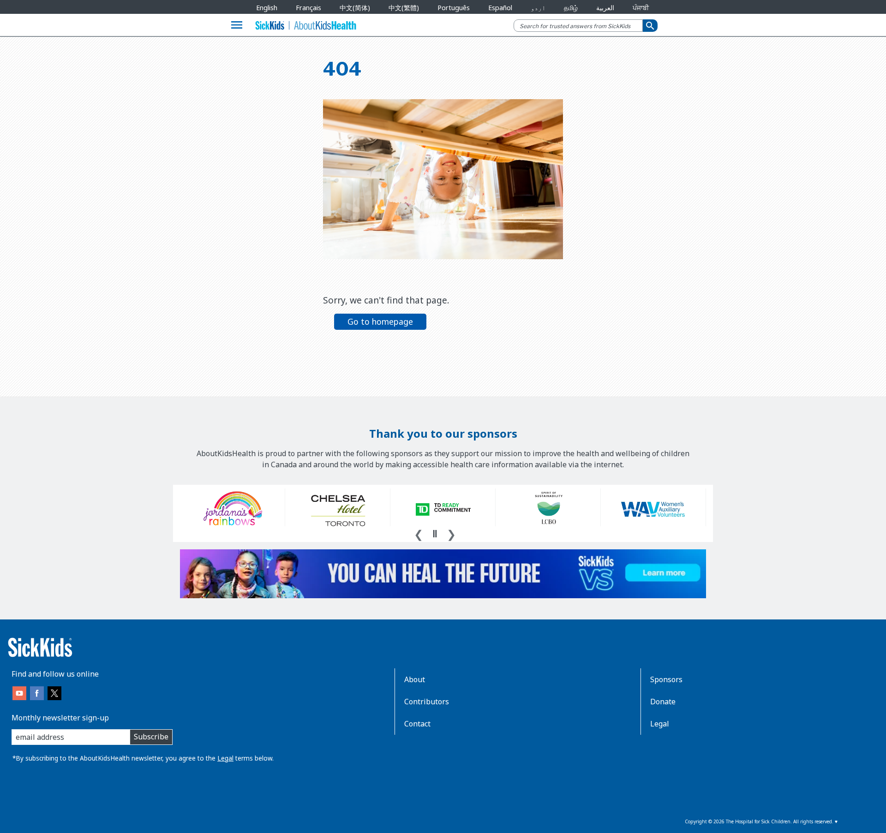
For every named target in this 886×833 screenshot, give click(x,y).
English (266, 7)
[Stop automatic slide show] (434, 534)
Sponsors (666, 679)
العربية (605, 7)
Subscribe (151, 737)
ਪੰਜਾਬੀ (641, 7)
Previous (418, 533)
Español (500, 7)
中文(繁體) (404, 7)
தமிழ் (571, 7)
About (414, 679)
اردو (538, 7)
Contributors (426, 701)
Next (451, 533)
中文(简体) (355, 7)
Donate (663, 701)
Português (453, 7)
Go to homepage (380, 321)
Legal (225, 758)
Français (308, 7)
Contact (417, 724)
